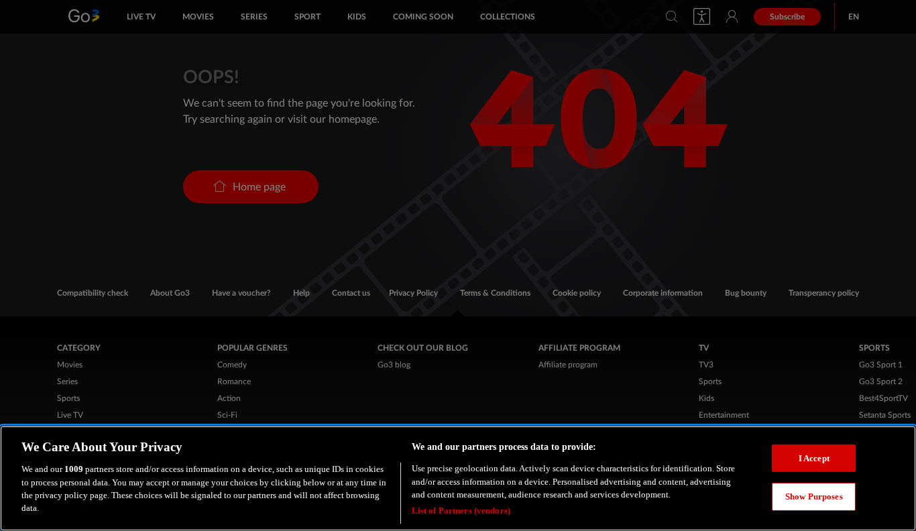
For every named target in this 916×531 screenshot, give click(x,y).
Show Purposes (814, 496)
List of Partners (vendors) (461, 511)
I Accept (814, 458)
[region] (458, 478)
